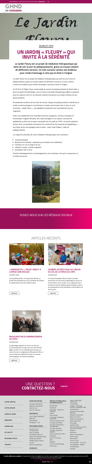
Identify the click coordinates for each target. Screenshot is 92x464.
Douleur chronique (55, 438)
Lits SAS (31, 442)
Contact (8, 444)
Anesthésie (53, 407)
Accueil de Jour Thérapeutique (33, 429)
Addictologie (53, 405)
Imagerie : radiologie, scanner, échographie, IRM (78, 406)
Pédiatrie (72, 430)
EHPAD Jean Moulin (35, 438)
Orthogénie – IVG (34, 422)
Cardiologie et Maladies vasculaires (57, 418)
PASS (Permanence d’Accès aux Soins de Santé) (78, 427)
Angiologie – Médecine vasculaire (57, 410)
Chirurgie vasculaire (55, 428)
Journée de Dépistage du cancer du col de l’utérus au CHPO (64, 270)
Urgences (33, 448)
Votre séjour (10, 408)
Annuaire (8, 420)
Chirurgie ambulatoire (35, 404)
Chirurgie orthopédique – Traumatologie (57, 425)
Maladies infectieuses (76, 415)
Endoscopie (53, 446)
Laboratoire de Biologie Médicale (77, 412)
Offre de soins (10, 414)
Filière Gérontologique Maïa (37, 436)
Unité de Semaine (34, 410)
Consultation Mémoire (36, 434)
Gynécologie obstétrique (36, 416)
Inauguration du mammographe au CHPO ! (25, 337)
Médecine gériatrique (35, 444)
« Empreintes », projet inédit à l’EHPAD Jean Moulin (25, 270)
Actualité (8, 432)
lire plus (14, 293)
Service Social (74, 440)
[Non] (89, 459)
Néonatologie (33, 420)
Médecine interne (75, 417)
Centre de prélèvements (57, 420)
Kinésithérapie (74, 409)
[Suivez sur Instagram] (51, 220)
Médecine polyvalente (36, 406)
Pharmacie (73, 432)
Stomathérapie (74, 446)
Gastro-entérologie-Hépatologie (76, 401)
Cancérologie (54, 415)
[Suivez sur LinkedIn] (39, 220)
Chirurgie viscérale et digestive (56, 431)
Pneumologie (74, 436)
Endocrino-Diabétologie (57, 444)
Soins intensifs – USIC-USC (78, 442)
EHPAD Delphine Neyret (36, 440)
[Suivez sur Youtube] (45, 220)
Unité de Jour (33, 408)
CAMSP (52, 413)
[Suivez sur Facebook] (33, 220)
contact (64, 386)
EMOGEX (52, 442)
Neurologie (73, 423)
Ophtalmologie (74, 425)
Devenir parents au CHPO (57, 434)
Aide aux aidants (34, 432)
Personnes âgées (36, 426)
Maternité (33, 414)
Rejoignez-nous (11, 438)
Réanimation (74, 438)
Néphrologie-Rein (75, 421)
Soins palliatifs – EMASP (77, 444)
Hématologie (74, 404)
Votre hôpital (10, 402)
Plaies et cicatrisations (76, 434)
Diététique (53, 436)
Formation (9, 426)
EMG (51, 440)
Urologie (72, 448)
